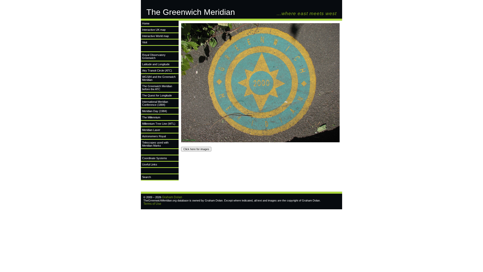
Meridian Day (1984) (154, 111)
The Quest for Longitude (157, 95)
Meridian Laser (151, 129)
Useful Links (149, 164)
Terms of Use (152, 204)
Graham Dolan (172, 197)
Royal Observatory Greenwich (154, 56)
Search (146, 177)
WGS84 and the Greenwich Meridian (159, 78)
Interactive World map (155, 36)
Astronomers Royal (154, 136)
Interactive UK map (154, 29)
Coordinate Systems (154, 158)
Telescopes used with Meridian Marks (155, 144)
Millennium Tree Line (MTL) (158, 123)
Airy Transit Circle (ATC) (157, 70)
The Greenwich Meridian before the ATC (157, 88)
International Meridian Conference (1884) (155, 103)
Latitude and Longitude (156, 64)
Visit (144, 42)
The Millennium (151, 117)
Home (145, 23)
